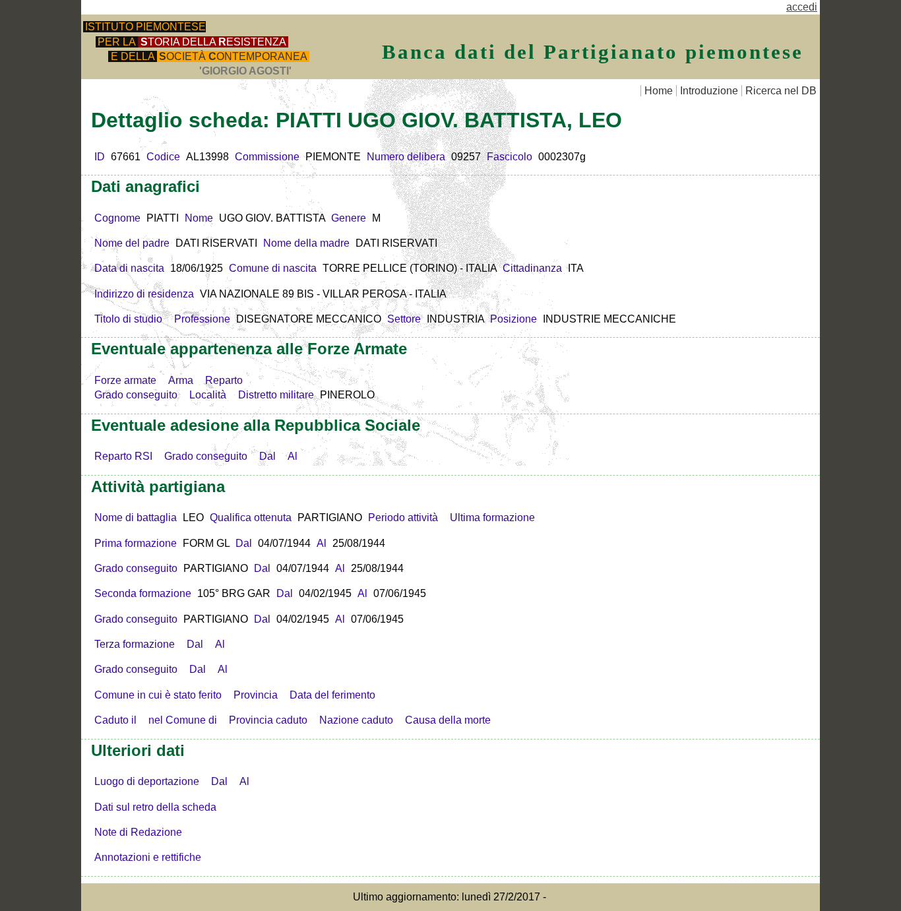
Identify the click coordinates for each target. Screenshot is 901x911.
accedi (801, 7)
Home (658, 90)
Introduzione (709, 90)
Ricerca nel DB (781, 90)
